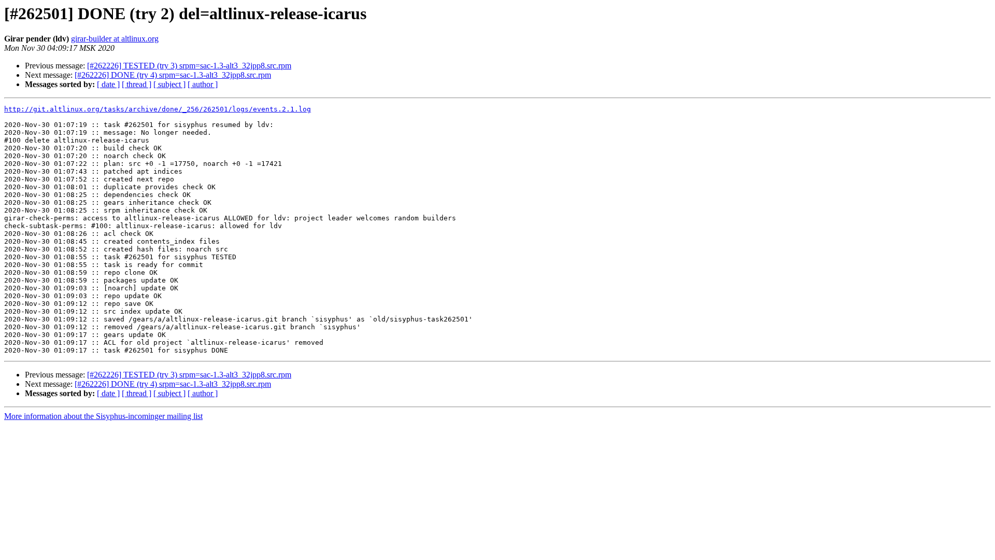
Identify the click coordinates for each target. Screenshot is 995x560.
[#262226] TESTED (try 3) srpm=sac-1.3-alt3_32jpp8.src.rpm (189, 65)
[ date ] (108, 84)
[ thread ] (136, 84)
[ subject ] (169, 84)
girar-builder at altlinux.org (115, 38)
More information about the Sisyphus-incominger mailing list (103, 416)
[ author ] (203, 84)
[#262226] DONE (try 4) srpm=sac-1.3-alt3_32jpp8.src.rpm (173, 75)
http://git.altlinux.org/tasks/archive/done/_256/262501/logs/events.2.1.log (157, 109)
